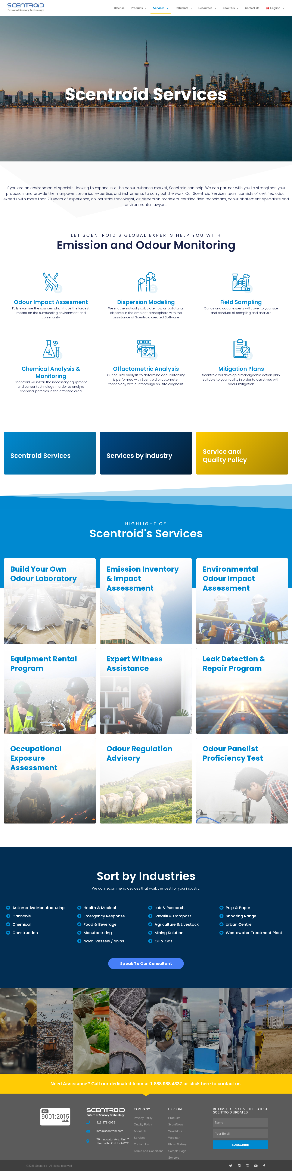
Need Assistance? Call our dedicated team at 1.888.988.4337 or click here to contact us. (146, 1083)
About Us (229, 8)
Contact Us (252, 8)
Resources (205, 8)
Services (158, 8)
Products (137, 8)
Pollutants (181, 8)
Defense (119, 8)
